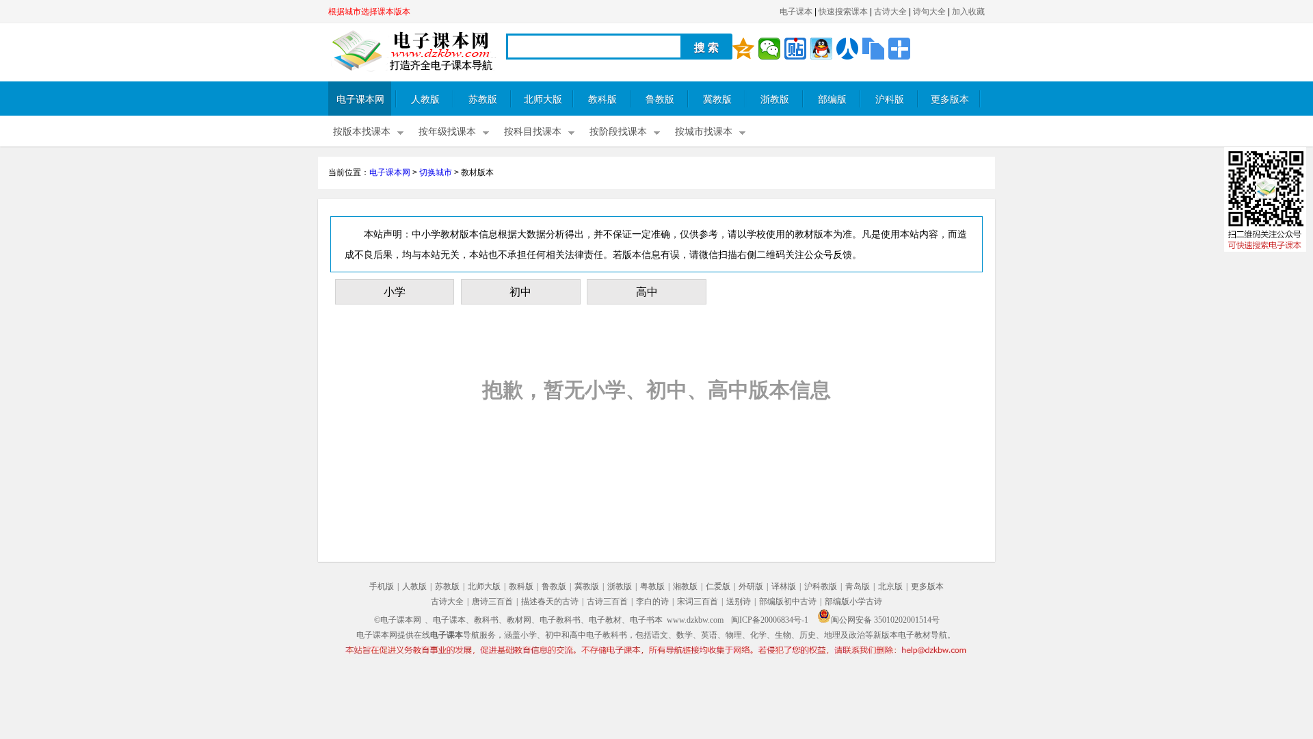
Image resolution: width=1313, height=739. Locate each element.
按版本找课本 (361, 132)
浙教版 (774, 99)
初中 (520, 292)
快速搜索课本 (843, 11)
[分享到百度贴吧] (795, 49)
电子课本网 (360, 99)
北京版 (890, 586)
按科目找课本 (532, 132)
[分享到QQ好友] (821, 49)
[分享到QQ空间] (743, 49)
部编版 (832, 99)
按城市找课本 (703, 132)
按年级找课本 (447, 132)
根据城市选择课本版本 (369, 11)
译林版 (783, 586)
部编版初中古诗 (788, 601)
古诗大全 (890, 11)
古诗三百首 (607, 601)
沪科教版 (820, 586)
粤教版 (652, 586)
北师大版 (543, 99)
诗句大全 (929, 11)
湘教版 (685, 586)
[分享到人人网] (847, 49)
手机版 (381, 586)
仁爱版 (718, 586)
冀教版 (717, 99)
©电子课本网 (397, 620)
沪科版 (889, 99)
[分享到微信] (769, 49)
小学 (395, 292)
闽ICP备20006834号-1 (769, 620)
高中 (647, 292)
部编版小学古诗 (853, 601)
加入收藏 (968, 11)
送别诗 (738, 601)
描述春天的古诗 (550, 601)
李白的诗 (652, 601)
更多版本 (950, 99)
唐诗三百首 (492, 601)
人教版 (425, 99)
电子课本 (796, 11)
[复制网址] (873, 49)
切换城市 (435, 172)
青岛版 (857, 586)
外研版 (751, 586)
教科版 (602, 99)
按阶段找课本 (618, 132)
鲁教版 (660, 99)
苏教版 (482, 99)
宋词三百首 (697, 601)
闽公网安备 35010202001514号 (885, 620)
